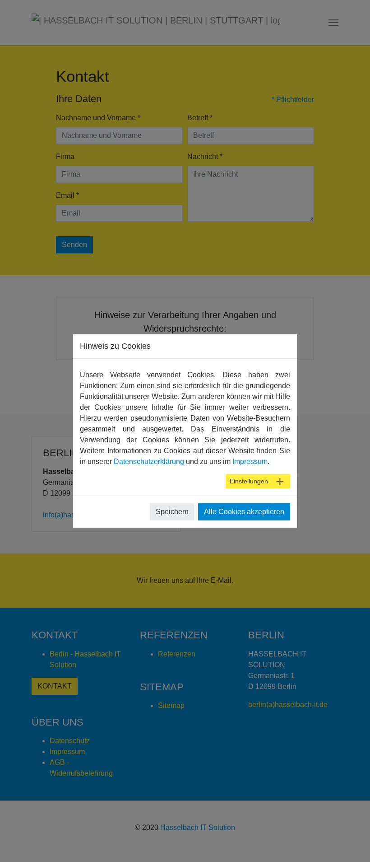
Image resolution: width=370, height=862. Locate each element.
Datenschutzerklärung (149, 461)
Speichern (172, 511)
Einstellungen (249, 481)
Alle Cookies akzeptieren (244, 511)
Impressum (250, 461)
